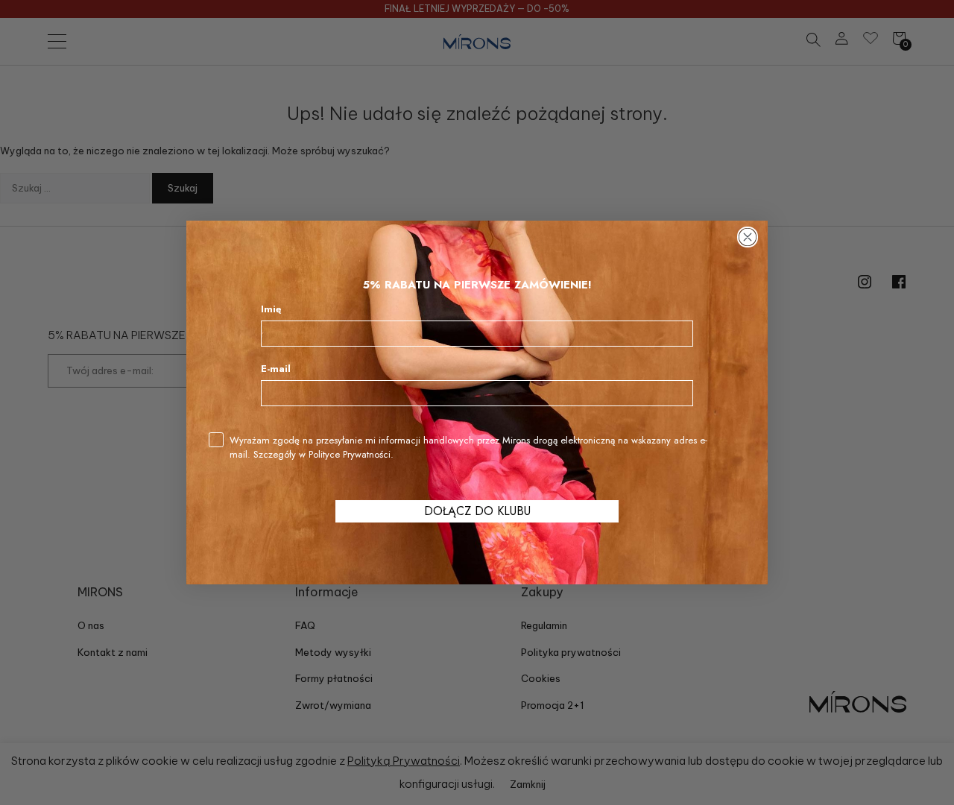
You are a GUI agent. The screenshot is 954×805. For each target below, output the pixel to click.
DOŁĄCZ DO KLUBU (477, 511)
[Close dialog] (747, 237)
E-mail (276, 369)
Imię (271, 309)
